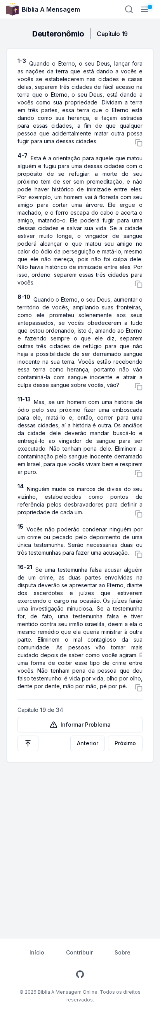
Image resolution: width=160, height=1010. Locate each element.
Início (37, 952)
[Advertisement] (80, 846)
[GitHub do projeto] (80, 974)
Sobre (122, 952)
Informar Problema (86, 724)
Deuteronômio (58, 33)
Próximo (125, 743)
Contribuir (79, 952)
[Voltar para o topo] (27, 743)
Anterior (87, 743)
